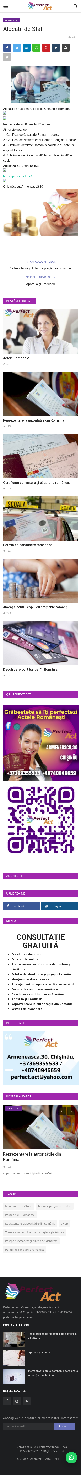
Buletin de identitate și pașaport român (41, 974)
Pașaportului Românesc (19, 1215)
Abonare (64, 1426)
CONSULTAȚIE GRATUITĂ (40, 941)
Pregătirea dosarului (26, 954)
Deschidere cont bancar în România (30, 669)
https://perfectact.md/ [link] (17, 176)
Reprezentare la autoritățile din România (33, 420)
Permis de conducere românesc (27, 545)
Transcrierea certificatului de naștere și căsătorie (34, 1232)
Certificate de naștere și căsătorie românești (37, 483)
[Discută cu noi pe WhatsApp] (71, 1457)
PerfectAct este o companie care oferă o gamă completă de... (53, 1373)
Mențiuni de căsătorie (18, 1206)
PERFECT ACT (12, 20)
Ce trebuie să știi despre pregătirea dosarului (41, 268)
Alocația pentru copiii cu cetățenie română (35, 607)
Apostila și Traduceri (40, 284)
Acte (48, 1459)
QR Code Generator (29, 1459)
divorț (64, 1223)
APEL (58, 1459)
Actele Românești (16, 358)
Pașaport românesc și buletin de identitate (31, 1241)
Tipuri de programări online (54, 1206)
